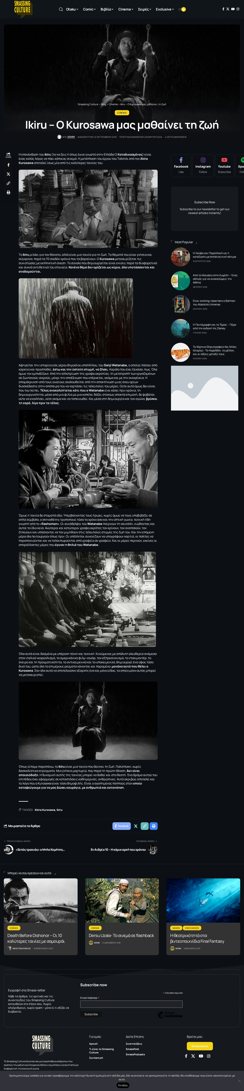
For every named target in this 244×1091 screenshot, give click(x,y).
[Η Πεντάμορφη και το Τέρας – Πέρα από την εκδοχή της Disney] (180, 328)
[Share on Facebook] (8, 164)
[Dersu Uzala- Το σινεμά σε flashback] (122, 900)
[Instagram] (238, 8)
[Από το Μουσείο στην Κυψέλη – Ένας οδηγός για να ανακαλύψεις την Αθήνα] (180, 280)
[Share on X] (8, 174)
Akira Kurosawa (45, 810)
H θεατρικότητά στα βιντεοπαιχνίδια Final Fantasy (197, 938)
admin (71, 136)
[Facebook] (223, 8)
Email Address (90, 998)
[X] (227, 8)
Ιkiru (60, 810)
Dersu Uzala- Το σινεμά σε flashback (121, 935)
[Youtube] (224, 165)
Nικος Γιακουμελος (22, 948)
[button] (61, 9)
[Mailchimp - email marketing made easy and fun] (170, 1017)
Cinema (122, 112)
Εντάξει (123, 1085)
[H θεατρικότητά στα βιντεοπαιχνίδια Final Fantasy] (203, 900)
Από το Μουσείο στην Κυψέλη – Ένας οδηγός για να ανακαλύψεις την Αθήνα (215, 278)
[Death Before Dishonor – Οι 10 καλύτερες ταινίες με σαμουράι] (41, 900)
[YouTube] (233, 8)
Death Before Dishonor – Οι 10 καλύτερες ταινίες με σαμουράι (36, 938)
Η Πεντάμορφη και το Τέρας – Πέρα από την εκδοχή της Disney (214, 326)
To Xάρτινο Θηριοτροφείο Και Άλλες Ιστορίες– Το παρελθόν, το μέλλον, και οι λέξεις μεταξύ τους (215, 350)
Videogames (192, 928)
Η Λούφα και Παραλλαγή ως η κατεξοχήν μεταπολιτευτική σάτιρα (214, 254)
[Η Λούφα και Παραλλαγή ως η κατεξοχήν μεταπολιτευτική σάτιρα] (180, 256)
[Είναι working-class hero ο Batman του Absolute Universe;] (180, 304)
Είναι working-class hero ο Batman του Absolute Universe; (214, 302)
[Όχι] (239, 1081)
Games (176, 928)
